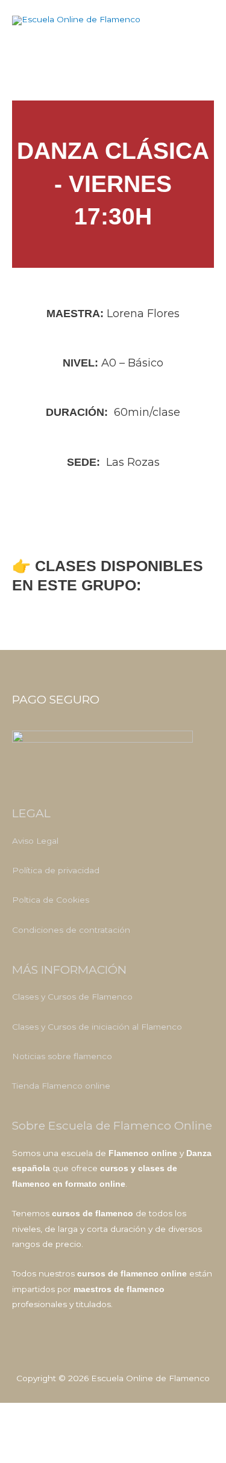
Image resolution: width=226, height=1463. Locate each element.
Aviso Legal (35, 841)
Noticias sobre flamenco (62, 1056)
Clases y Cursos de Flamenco (72, 996)
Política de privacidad (55, 870)
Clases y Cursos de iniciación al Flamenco (97, 1027)
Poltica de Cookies (50, 900)
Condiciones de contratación (71, 930)
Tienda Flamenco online (61, 1085)
